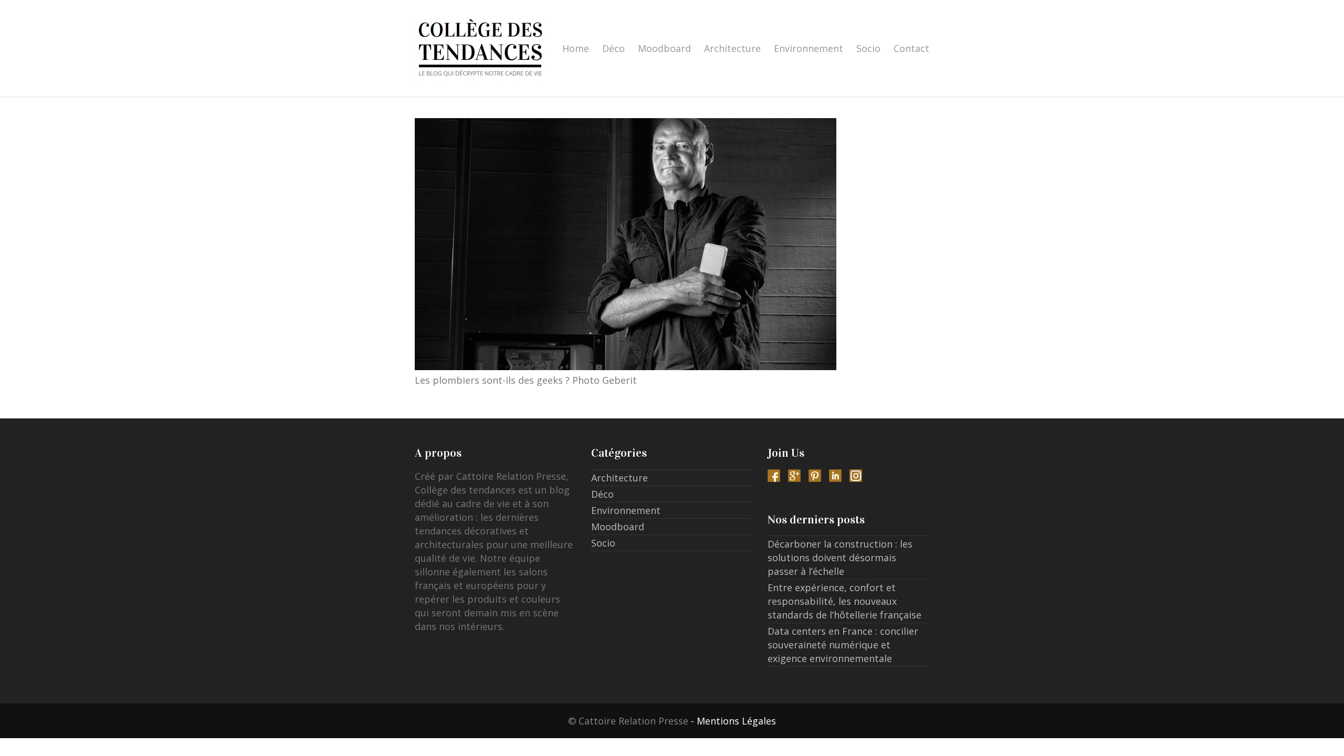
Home (575, 48)
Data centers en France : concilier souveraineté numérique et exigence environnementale (843, 645)
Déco (613, 48)
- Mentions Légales (733, 721)
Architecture (732, 48)
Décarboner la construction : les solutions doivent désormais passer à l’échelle (840, 558)
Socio (868, 48)
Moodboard (664, 48)
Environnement (808, 48)
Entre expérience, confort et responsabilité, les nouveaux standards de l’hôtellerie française (844, 601)
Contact (911, 48)
